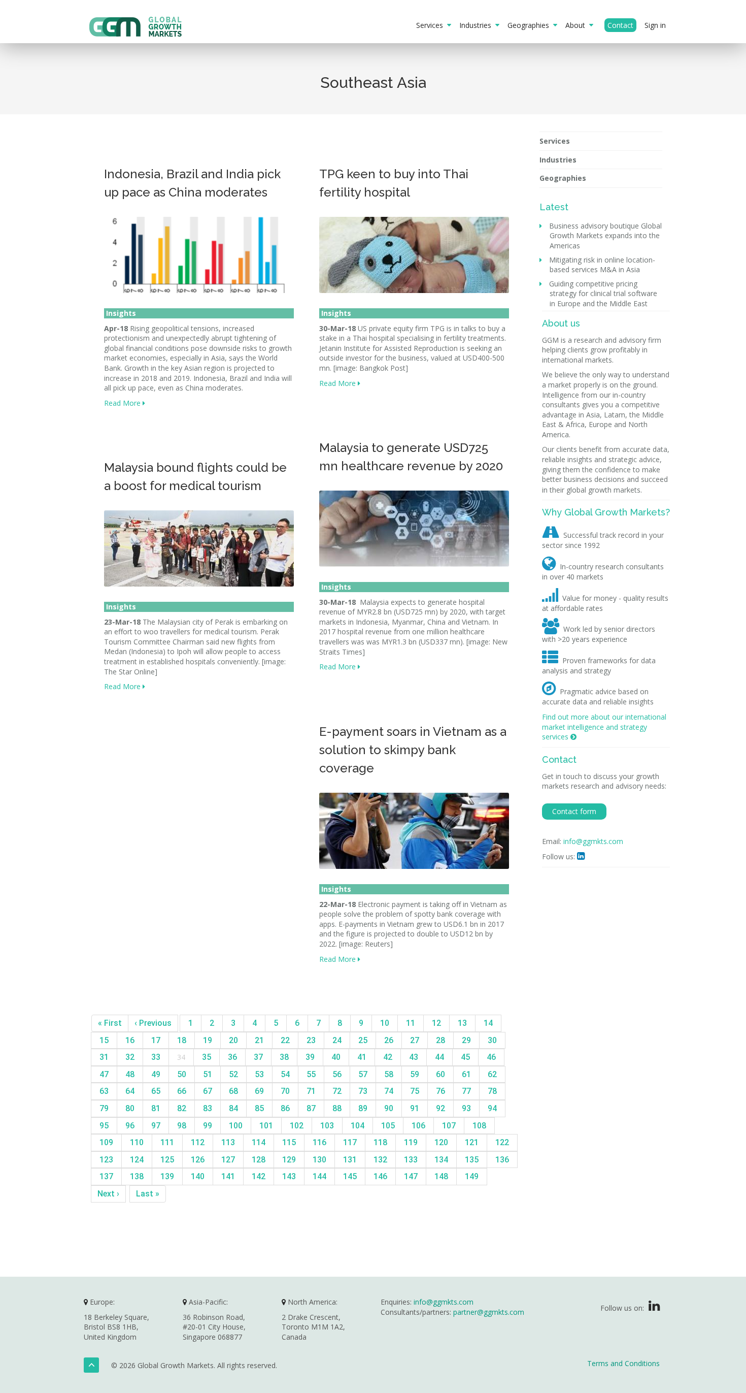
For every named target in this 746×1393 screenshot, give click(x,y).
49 (155, 1074)
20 (233, 1040)
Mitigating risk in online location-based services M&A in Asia (602, 265)
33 (155, 1057)
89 (362, 1108)
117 (350, 1142)
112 (198, 1142)
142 (258, 1176)
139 (167, 1176)
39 (310, 1057)
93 (466, 1108)
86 (285, 1108)
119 (411, 1142)
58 (388, 1074)
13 (462, 1023)
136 (502, 1159)
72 (337, 1091)
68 (233, 1091)
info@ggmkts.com (593, 841)
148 (441, 1176)
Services (431, 25)
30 (492, 1040)
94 (492, 1108)
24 (337, 1040)
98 (181, 1125)
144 (319, 1176)
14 (488, 1023)
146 (380, 1176)
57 (362, 1074)
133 (411, 1159)
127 (228, 1159)
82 (181, 1108)
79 (104, 1108)
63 (104, 1091)
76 (440, 1091)
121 (472, 1142)
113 (228, 1142)
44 (439, 1057)
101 (266, 1125)
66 (181, 1091)
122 (502, 1142)
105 (388, 1125)
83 (207, 1108)
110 (137, 1142)
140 (198, 1176)
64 (130, 1091)
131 (350, 1159)
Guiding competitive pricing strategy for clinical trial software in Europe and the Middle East (603, 293)
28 (440, 1040)
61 (466, 1074)
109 (106, 1142)
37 (258, 1057)
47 (104, 1074)
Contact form (574, 811)
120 (441, 1142)
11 (410, 1023)
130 (319, 1159)
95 (104, 1125)
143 (289, 1176)
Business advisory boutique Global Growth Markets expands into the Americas (606, 235)
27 (414, 1040)
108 (479, 1125)
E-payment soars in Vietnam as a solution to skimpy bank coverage (412, 749)
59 (414, 1074)
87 (311, 1108)
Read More (123, 403)
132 (380, 1159)
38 (284, 1057)
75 (414, 1091)
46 (491, 1057)
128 (258, 1159)
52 (233, 1074)
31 (104, 1057)
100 (236, 1125)
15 (104, 1040)
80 (130, 1108)
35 (206, 1057)
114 (258, 1142)
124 (137, 1159)
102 (297, 1125)
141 (228, 1176)
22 (285, 1040)
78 (492, 1091)
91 (414, 1108)
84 (233, 1108)
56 (337, 1074)
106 (418, 1125)
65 (155, 1091)
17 (155, 1040)
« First (110, 1023)
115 (289, 1142)
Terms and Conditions (623, 1363)
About (577, 25)
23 (311, 1040)
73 (362, 1091)
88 (337, 1108)
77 (466, 1091)
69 (259, 1091)
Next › (108, 1193)
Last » (147, 1193)
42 (387, 1057)
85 (259, 1108)
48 (130, 1074)
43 (413, 1057)
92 (440, 1108)
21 (259, 1040)
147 (411, 1176)
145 (350, 1176)
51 (207, 1074)
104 (357, 1125)
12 (436, 1023)
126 (198, 1159)
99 (207, 1125)
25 (362, 1040)
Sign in (655, 25)
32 (130, 1057)
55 (311, 1074)
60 (440, 1074)
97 (155, 1125)
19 (207, 1040)
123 (106, 1159)
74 (388, 1091)
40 (336, 1057)
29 (466, 1040)
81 (155, 1108)
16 (130, 1040)
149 (472, 1176)
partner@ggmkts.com (488, 1312)
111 (167, 1142)
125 (167, 1159)
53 (259, 1074)
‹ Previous (153, 1023)
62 (492, 1074)
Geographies (530, 25)
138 (137, 1176)
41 (361, 1057)
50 (181, 1074)
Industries (477, 25)
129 (289, 1159)
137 (106, 1176)
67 (207, 1091)
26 (388, 1040)
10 (384, 1023)
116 (319, 1142)
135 (472, 1159)
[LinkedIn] (654, 1308)
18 (181, 1040)
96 (130, 1125)
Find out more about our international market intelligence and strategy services (604, 726)
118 (380, 1142)
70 (285, 1091)
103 (327, 1125)
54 (285, 1074)
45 (465, 1057)
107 (449, 1125)
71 (311, 1091)
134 (441, 1159)
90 (388, 1108)
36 (232, 1057)
